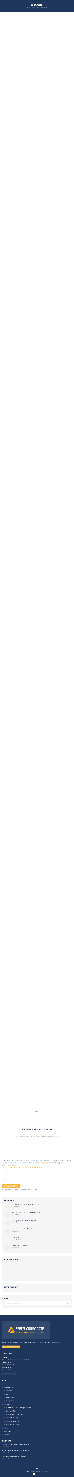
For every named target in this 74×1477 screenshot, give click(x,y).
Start (28, 7)
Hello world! (15, 1237)
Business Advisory (11, 1411)
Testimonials (8, 1431)
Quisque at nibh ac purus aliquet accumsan (25, 1204)
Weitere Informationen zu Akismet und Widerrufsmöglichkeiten (22, 1167)
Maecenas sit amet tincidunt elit (22, 1229)
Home (6, 1384)
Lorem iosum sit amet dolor (21, 1245)
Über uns (9, 1391)
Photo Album (35, 7)
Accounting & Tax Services (14, 1414)
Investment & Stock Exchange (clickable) (18, 1407)
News (6, 1428)
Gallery (8, 1394)
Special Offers (10, 1397)
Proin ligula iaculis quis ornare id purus (24, 1221)
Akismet (45, 1163)
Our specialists (10, 1401)
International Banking (12, 1421)
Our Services (8, 1404)
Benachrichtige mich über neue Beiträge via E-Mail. (20, 1189)
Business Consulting (12, 1424)
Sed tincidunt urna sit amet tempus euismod (26, 1212)
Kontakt (6, 1435)
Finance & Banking (12, 1418)
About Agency (8, 1387)
